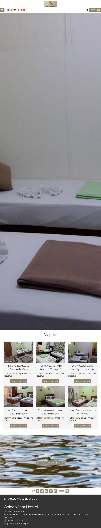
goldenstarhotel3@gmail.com (20, 523)
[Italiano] (21, 10)
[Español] (24, 10)
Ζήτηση (41, 462)
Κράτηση (95, 10)
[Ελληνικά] (11, 10)
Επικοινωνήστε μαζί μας (20, 499)
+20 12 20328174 (18, 520)
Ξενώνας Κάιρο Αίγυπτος (16, 511)
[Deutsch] (15, 10)
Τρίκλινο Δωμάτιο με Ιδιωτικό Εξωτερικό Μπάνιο (50, 369)
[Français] (18, 10)
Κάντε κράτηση (18, 381)
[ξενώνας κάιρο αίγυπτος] (50, 3)
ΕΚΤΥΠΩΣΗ (62, 491)
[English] (8, 10)
